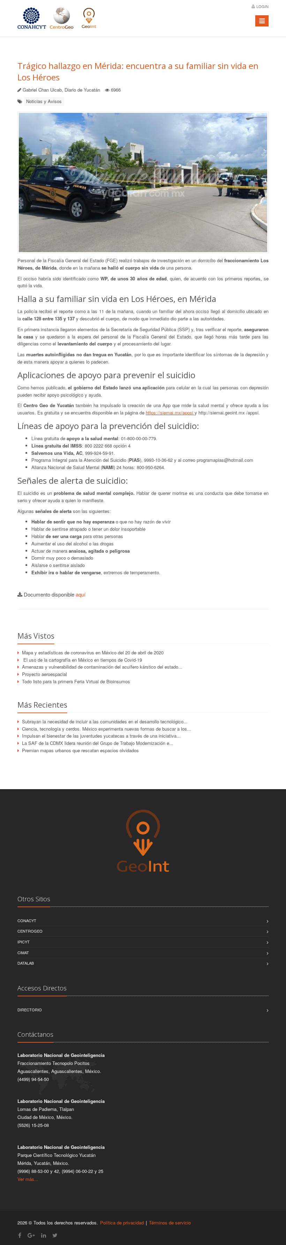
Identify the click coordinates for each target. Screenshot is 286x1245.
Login (262, 6)
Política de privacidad (122, 1222)
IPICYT (23, 941)
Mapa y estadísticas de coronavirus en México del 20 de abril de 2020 (93, 652)
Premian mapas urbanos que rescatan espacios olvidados (80, 750)
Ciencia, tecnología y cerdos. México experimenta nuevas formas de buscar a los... (106, 728)
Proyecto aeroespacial (44, 674)
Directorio (29, 1009)
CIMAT (23, 952)
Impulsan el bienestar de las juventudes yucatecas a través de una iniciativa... (101, 735)
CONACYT (26, 920)
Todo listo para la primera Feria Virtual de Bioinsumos (76, 681)
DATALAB (25, 963)
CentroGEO (30, 931)
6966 (116, 89)
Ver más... (27, 1179)
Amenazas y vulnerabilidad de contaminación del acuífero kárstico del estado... (102, 666)
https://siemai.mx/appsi (170, 412)
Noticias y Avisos (44, 101)
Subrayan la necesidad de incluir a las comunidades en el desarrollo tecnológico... (105, 721)
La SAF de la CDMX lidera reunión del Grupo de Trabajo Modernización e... (97, 743)
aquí (80, 594)
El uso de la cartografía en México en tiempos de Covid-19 (82, 659)
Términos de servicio (170, 1222)
